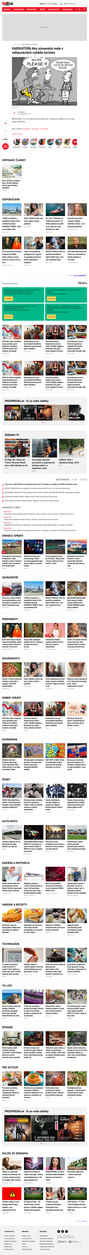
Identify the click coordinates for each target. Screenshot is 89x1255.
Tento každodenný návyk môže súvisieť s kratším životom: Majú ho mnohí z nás (55, 682)
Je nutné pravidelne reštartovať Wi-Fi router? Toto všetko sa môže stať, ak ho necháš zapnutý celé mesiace (11, 969)
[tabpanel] (44, 492)
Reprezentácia (71, 809)
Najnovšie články (11, 507)
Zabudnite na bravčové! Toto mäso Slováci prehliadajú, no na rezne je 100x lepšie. (33, 928)
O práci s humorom (29, 895)
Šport (42, 9)
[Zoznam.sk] (63, 1242)
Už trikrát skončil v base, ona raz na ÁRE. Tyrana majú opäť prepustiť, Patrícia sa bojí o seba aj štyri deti (76, 1011)
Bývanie (7, 1027)
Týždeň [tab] (83, 479)
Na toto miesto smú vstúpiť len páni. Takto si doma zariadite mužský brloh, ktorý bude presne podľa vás (33, 1053)
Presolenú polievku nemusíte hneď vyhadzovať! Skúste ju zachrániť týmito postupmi (10, 1093)
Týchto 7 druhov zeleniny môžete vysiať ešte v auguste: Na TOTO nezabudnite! (11, 682)
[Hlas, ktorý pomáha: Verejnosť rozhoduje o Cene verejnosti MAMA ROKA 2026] (55, 874)
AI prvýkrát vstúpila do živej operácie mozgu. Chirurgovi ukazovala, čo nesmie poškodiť (76, 968)
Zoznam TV (12, 435)
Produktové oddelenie (46, 1238)
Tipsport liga (27, 812)
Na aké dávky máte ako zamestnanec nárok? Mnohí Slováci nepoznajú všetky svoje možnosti (12, 887)
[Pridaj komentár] (5, 124)
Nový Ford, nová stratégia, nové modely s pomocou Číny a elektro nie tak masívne (55, 845)
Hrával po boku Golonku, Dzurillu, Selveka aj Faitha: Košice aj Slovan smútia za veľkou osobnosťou (33, 805)
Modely (48, 851)
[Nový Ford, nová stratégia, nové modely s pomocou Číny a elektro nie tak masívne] (55, 832)
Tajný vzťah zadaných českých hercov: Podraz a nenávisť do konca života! (32, 500)
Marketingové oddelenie (47, 1247)
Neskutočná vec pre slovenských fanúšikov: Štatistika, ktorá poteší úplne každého (33, 345)
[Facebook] (58, 1231)
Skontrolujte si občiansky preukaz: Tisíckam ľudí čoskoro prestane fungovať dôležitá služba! (33, 765)
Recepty (4, 1100)
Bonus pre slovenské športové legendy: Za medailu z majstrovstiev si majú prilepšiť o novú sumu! (76, 765)
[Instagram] (62, 1231)
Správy (34, 471)
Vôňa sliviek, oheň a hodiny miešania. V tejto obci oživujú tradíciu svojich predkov (55, 1009)
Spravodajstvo (44, 1236)
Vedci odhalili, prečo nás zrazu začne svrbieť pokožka (33, 681)
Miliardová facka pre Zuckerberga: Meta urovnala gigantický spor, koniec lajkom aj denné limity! (33, 561)
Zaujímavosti (53, 9)
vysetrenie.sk (49, 688)
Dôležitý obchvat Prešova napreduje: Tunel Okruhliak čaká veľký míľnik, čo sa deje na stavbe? (38, 525)
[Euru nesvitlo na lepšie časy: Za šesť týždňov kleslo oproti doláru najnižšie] (12, 171)
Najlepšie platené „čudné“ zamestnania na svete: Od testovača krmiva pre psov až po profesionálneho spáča (33, 888)
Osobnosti (26, 649)
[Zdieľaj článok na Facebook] (5, 131)
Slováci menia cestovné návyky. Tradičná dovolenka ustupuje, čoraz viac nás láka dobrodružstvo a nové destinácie (11, 1011)
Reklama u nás (26, 1236)
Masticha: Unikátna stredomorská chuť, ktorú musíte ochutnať (55, 927)
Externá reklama (27, 1238)
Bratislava (70, 568)
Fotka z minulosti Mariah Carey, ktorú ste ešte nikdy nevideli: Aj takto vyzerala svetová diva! (77, 643)
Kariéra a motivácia (16, 863)
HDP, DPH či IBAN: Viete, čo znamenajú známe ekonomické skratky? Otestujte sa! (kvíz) (55, 763)
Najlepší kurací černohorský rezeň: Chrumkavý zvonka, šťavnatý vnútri (74, 928)
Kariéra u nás (8, 1244)
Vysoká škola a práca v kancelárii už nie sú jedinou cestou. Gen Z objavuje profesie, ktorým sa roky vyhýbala (76, 888)
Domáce (7, 9)
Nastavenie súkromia (10, 1241)
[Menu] (84, 9)
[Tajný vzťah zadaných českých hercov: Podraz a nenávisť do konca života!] (33, 630)
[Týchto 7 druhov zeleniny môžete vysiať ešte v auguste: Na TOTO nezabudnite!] (12, 669)
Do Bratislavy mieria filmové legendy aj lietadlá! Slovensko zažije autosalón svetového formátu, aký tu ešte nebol (76, 346)
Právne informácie (9, 1236)
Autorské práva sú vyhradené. (65, 1237)
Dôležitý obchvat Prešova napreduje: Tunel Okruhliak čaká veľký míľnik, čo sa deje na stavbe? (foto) (11, 765)
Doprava (4, 849)
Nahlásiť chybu (17, 134)
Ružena (55, 4)
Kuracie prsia (70, 935)
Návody (4, 976)
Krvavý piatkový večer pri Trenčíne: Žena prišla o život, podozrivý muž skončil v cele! (55, 560)
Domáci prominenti (7, 649)
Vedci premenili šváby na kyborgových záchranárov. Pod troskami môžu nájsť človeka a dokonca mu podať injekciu (55, 969)
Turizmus (35, 129)
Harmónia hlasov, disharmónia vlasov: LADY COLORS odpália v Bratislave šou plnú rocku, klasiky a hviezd (55, 346)
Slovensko (44, 129)
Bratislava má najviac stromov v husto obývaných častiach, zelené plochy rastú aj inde (75, 561)
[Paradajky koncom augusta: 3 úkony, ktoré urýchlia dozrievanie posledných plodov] (77, 1078)
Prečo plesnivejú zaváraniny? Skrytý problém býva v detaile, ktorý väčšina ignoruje (55, 1091)
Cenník (24, 1244)
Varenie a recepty (14, 904)
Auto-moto (9, 821)
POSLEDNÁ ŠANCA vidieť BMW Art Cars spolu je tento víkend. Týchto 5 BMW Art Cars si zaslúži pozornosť (33, 846)
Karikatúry (34, 44)
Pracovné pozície (10, 283)
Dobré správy (11, 697)
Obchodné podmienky (28, 1241)
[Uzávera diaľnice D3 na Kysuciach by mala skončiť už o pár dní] (12, 832)
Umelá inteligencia (72, 974)
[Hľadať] (79, 9)
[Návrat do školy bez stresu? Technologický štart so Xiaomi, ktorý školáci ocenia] (77, 709)
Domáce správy (12, 535)
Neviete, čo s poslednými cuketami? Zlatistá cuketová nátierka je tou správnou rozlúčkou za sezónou (33, 1093)
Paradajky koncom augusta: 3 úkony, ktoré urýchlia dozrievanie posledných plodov (76, 1091)
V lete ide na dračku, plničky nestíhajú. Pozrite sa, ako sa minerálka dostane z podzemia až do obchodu (33, 1011)
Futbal (6, 468)
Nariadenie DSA (9, 1249)
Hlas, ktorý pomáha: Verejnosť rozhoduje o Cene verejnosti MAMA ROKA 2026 (54, 887)
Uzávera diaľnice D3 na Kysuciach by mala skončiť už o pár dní (11, 844)
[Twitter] (66, 1231)
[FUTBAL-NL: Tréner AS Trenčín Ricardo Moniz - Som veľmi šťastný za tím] (17, 448)
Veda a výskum (28, 974)
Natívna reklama (27, 1249)
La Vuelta (4, 809)
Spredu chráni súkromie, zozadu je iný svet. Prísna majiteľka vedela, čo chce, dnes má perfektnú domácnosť (77, 1053)
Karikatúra (26, 129)
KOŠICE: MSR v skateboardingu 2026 (69, 461)
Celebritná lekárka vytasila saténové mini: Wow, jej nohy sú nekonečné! (31, 496)
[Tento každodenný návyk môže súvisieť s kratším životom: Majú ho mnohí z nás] (55, 669)
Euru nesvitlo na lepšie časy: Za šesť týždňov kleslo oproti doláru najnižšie (11, 184)
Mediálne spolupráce (51, 893)
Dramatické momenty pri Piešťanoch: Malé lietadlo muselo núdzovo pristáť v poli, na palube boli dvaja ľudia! (11, 561)
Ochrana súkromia (9, 1238)
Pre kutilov (10, 1067)
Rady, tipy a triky (6, 893)
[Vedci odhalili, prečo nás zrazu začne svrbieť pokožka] (33, 669)
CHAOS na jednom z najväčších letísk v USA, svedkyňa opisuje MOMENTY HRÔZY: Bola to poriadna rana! (33, 603)
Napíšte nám (8, 1247)
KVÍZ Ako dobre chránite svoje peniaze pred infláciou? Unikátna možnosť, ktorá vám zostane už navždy (11, 346)
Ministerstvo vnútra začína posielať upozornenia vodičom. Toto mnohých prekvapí (76, 845)
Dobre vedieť (5, 353)
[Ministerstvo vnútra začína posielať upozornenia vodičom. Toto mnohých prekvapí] (77, 832)
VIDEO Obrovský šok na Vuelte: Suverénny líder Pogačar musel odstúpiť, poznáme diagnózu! (11, 803)
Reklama (25, 1231)
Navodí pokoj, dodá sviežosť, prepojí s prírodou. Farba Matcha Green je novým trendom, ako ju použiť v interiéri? (11, 1053)
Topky (23, 44)
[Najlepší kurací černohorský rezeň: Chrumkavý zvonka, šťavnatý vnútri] (77, 915)
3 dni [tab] (74, 479)
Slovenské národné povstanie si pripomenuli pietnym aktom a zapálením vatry (43, 464)
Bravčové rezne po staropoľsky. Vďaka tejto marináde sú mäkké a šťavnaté (11, 928)
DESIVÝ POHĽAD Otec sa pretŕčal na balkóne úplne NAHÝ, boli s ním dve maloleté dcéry (37, 488)
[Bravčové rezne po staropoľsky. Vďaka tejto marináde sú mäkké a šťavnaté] (12, 915)
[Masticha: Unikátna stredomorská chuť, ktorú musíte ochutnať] (55, 915)
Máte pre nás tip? (45, 1249)
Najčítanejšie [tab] (63, 479)
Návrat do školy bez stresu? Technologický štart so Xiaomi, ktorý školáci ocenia (75, 722)
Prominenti (32, 9)
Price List (24, 1247)
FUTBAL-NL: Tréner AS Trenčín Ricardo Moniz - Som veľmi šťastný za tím (16, 462)
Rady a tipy (49, 932)
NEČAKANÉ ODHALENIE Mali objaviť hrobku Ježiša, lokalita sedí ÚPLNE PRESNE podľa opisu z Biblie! (42, 492)
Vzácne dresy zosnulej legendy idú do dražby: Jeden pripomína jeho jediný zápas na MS (76, 803)
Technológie (11, 944)
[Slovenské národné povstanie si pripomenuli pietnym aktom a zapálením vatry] (44, 448)
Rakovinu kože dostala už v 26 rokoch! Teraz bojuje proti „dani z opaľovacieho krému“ (77, 682)
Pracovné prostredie (72, 895)
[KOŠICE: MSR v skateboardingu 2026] (71, 448)
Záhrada (69, 1097)
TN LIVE (7, 985)
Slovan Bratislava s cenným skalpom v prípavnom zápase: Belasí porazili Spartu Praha (54, 805)
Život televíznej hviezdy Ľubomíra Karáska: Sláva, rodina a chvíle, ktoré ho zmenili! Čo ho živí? (39, 514)
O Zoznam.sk (9, 1231)
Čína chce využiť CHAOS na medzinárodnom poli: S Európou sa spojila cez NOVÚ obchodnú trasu (41, 484)
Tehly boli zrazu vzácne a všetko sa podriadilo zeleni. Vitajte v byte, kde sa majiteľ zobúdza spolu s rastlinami (55, 1053)
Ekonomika (67, 9)
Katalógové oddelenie (46, 1244)
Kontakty (43, 1231)
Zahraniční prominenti (73, 649)
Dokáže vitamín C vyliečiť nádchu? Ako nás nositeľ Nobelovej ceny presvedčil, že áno (33, 968)
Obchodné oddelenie (46, 1241)
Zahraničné (19, 9)
